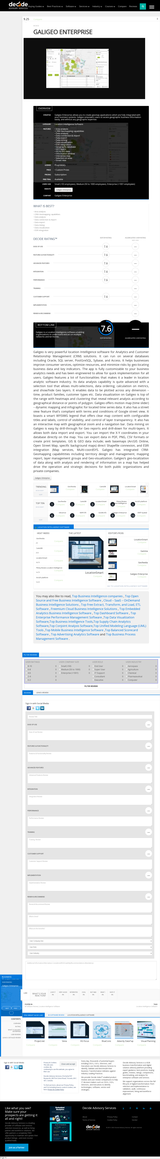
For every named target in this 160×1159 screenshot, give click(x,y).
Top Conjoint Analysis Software (71, 626)
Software (70, 6)
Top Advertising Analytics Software (75, 634)
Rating (18, 1026)
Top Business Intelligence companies (97, 596)
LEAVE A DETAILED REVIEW (12, 1038)
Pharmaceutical (142, 676)
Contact (135, 1117)
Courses (109, 6)
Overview (17, 1023)
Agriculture (142, 669)
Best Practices (54, 6)
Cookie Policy (112, 1120)
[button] (29, 708)
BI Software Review (31, 1006)
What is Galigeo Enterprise (14, 1030)
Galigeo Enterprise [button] (63, 190)
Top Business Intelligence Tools (71, 621)
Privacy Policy (112, 1117)
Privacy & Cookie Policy (56, 1089)
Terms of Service (88, 1120)
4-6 (41, 673)
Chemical (142, 673)
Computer (142, 680)
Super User (108, 669)
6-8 (41, 669)
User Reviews (16, 1034)
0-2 (41, 680)
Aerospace (142, 666)
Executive (108, 680)
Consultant (108, 676)
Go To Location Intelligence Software (127, 586)
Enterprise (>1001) (75, 673)
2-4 (41, 676)
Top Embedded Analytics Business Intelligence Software (88, 611)
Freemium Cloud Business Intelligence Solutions (84, 609)
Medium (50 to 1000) (75, 669)
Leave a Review (42, 692)
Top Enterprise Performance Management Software (86, 615)
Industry (96, 6)
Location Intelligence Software (53, 527)
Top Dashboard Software (111, 613)
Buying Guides (35, 6)
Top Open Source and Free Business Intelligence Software (87, 598)
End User (108, 666)
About (84, 1117)
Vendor (135, 1120)
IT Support (108, 673)
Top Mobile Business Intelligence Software (74, 630)
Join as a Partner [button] (16, 1147)
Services (83, 6)
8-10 (41, 666)
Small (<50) (75, 666)
